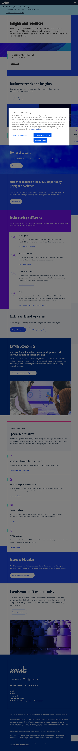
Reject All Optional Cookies (42, 135)
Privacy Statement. (36, 129)
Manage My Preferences (20, 135)
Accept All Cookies (40, 140)
